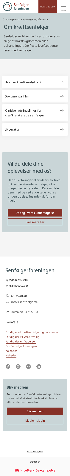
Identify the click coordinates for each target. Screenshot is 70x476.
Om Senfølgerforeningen (21, 346)
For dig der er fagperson (21, 341)
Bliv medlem (35, 411)
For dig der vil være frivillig (22, 337)
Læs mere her (35, 222)
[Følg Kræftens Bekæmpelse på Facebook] (8, 367)
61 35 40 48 (19, 296)
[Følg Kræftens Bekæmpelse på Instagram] (18, 367)
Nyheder (11, 355)
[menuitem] (63, 6)
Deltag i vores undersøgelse (35, 213)
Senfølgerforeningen (30, 270)
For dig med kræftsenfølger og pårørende (27, 19)
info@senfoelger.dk (24, 302)
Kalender (11, 350)
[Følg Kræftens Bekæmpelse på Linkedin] (38, 367)
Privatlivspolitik (35, 451)
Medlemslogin (35, 421)
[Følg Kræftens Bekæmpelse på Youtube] (28, 367)
